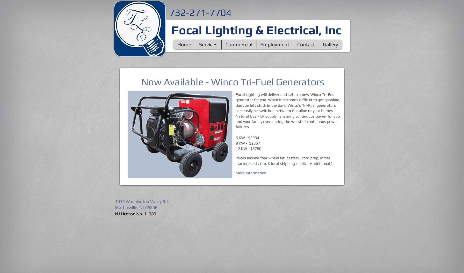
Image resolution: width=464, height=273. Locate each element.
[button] (208, 44)
